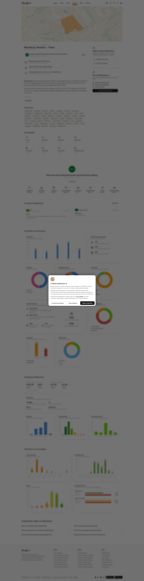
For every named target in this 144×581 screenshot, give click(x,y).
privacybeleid (80, 296)
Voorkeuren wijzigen (58, 303)
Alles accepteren (87, 303)
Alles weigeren (73, 303)
